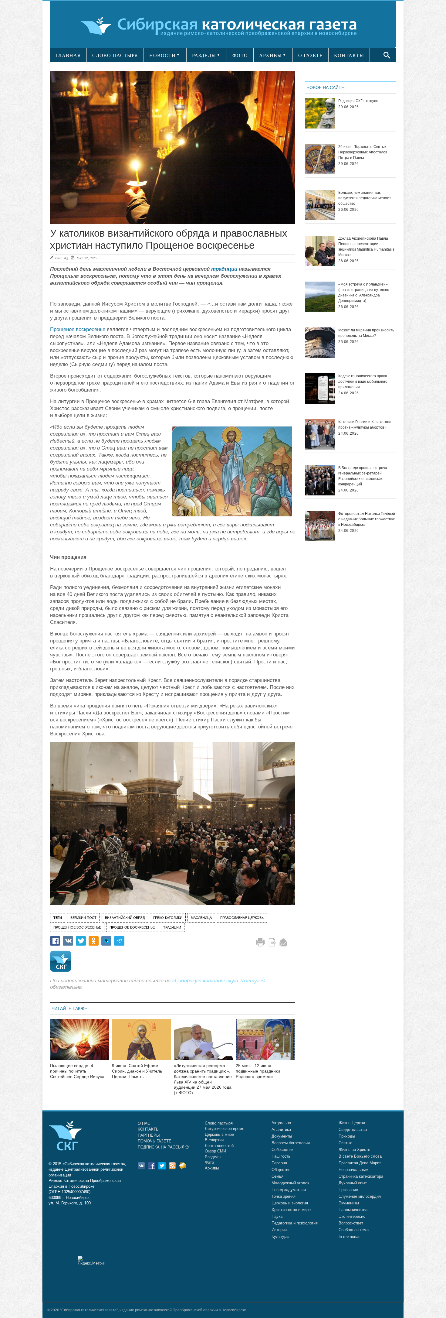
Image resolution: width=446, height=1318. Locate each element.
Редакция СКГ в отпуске (359, 101)
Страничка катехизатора (361, 1176)
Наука (277, 1216)
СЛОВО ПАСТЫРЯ (115, 55)
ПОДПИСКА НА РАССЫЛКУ (163, 1147)
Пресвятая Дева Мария (360, 1163)
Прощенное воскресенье (77, 927)
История (279, 1229)
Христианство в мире (291, 1209)
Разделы (213, 1157)
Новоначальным (353, 1169)
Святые (345, 1143)
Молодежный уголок (290, 1183)
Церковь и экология (290, 1203)
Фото (209, 1162)
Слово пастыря (219, 1123)
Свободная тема (354, 1229)
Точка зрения (284, 1196)
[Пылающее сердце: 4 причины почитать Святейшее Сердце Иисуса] (79, 1043)
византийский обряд (125, 917)
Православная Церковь (242, 917)
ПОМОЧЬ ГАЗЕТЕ (154, 1141)
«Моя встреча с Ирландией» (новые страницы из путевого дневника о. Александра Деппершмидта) (363, 292)
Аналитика (281, 1129)
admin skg (61, 257)
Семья (277, 1176)
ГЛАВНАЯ (68, 55)
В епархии (214, 1140)
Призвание (348, 1189)
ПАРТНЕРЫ (149, 1135)
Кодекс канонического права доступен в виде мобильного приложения (362, 381)
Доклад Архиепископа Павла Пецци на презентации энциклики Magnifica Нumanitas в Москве (366, 246)
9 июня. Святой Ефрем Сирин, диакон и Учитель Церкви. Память (137, 1071)
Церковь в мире (219, 1134)
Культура (280, 1236)
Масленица (201, 917)
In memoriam (350, 1236)
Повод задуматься (289, 1189)
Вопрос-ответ (351, 1223)
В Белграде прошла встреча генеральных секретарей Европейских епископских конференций (362, 476)
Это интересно (352, 1216)
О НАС (144, 1123)
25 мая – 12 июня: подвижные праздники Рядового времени (258, 1071)
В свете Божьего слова (360, 1156)
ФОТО (240, 55)
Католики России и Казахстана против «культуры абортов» (364, 425)
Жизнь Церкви (352, 1123)
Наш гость (281, 1156)
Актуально (281, 1123)
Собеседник (282, 1149)
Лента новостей (219, 1145)
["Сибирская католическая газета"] (222, 25)
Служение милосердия (360, 1196)
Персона (279, 1163)
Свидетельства (353, 1129)
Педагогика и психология (295, 1223)
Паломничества (353, 1209)
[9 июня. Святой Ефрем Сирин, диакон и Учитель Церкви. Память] (141, 1043)
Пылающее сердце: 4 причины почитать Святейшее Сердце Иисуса (77, 1071)
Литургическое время (224, 1128)
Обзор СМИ (215, 1151)
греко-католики (167, 917)
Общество (281, 1169)
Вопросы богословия (291, 1143)
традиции (224, 269)
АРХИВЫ (270, 55)
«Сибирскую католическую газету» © (218, 981)
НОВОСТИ (162, 55)
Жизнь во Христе (354, 1149)
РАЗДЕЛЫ (204, 55)
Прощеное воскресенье (77, 329)
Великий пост (83, 917)
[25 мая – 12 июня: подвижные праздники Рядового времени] (265, 1043)
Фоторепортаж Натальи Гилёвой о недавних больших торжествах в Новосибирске (366, 519)
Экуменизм (349, 1203)
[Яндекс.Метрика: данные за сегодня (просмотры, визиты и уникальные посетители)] (91, 1260)
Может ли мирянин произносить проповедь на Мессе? (366, 333)
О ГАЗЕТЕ (310, 55)
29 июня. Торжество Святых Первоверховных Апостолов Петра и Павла (362, 152)
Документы (282, 1136)
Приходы (347, 1136)
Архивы (212, 1168)
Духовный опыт (353, 1183)
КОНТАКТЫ (349, 55)
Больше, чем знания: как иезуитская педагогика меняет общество (364, 198)
